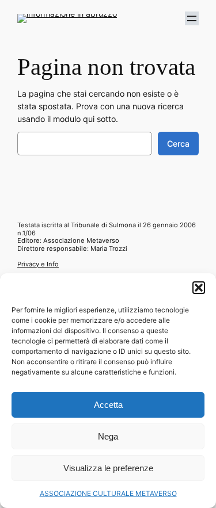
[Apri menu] (192, 18)
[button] (198, 287)
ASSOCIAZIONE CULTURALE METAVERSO (108, 493)
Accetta (108, 405)
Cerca (178, 143)
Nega (108, 436)
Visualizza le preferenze (108, 468)
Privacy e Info (38, 264)
